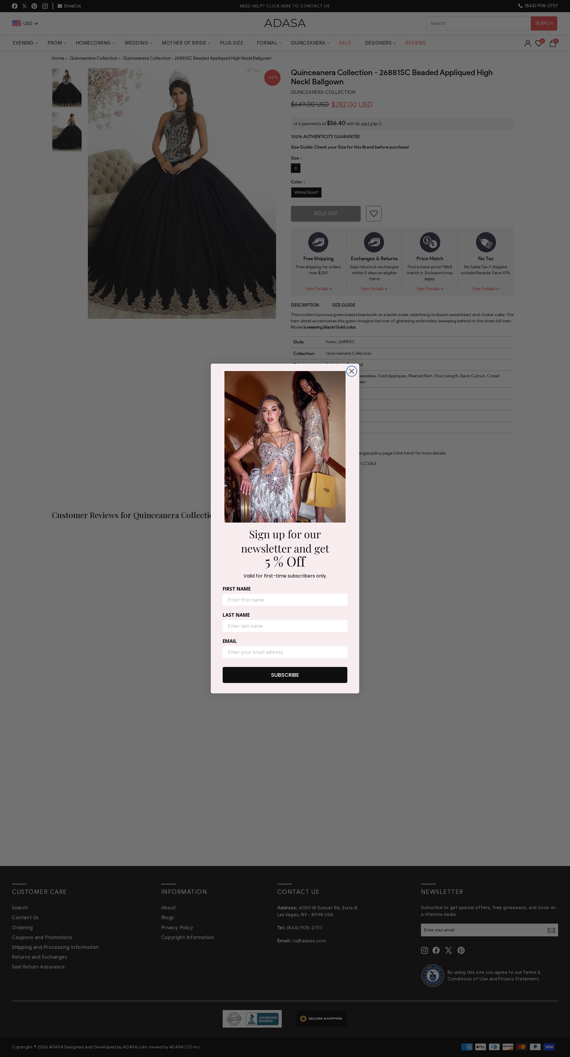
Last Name (236, 615)
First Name (237, 589)
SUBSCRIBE (285, 675)
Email (230, 641)
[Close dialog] (351, 371)
